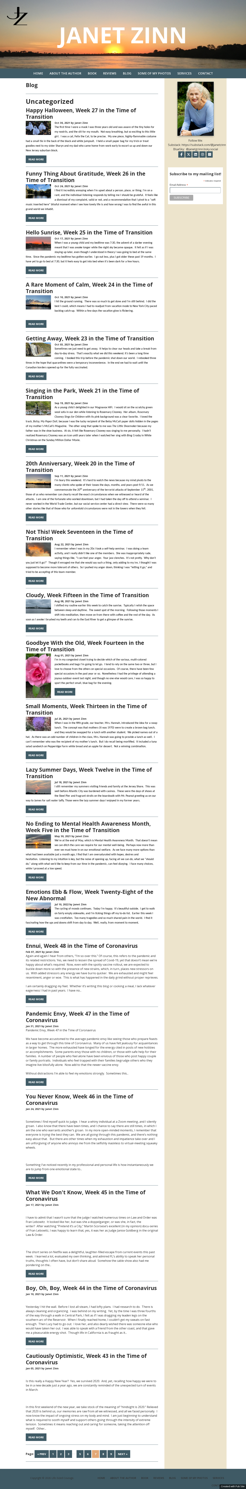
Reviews (109, 73)
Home (38, 73)
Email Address (179, 185)
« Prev (41, 1454)
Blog (127, 73)
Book (92, 73)
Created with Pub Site (233, 1486)
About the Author (65, 73)
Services (184, 73)
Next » (123, 1454)
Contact (205, 73)
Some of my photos (154, 73)
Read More (36, 159)
